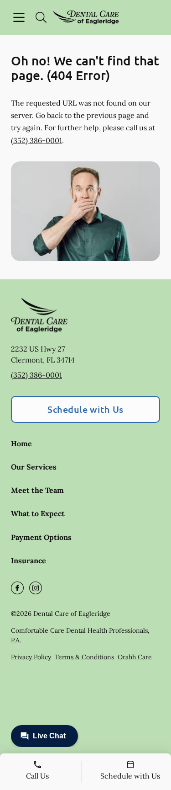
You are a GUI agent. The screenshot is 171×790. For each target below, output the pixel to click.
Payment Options (41, 537)
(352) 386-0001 (36, 140)
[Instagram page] (35, 588)
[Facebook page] (17, 588)
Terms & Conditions (84, 657)
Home (21, 443)
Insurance (28, 560)
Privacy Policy (31, 657)
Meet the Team (37, 490)
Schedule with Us (85, 409)
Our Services (34, 466)
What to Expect (38, 513)
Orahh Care (135, 657)
